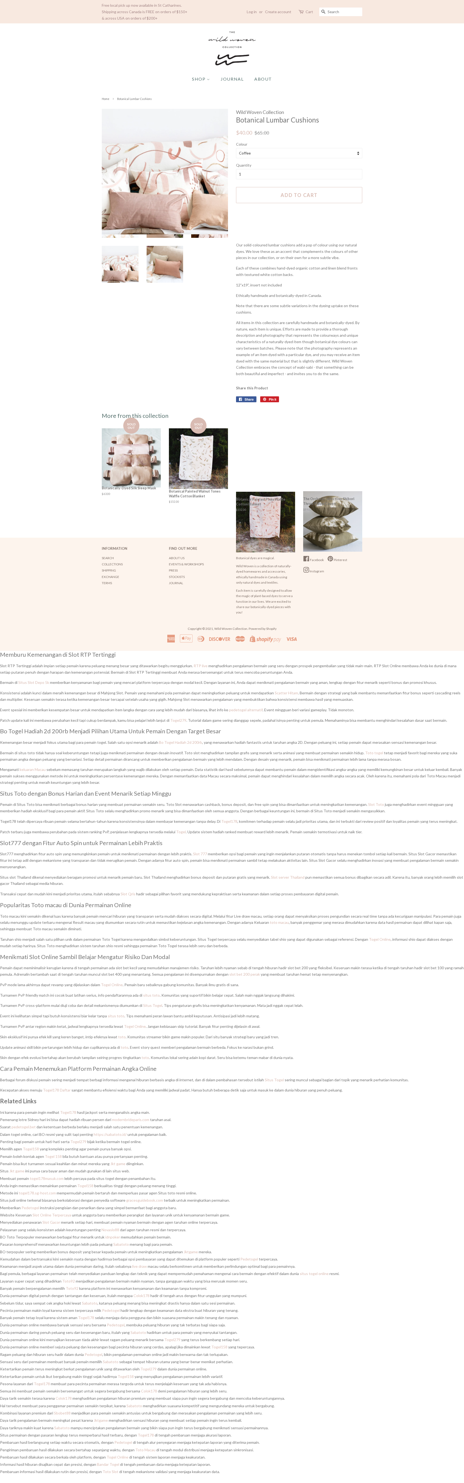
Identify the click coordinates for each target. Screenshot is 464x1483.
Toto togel (374, 753)
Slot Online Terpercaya (51, 1215)
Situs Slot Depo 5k (33, 682)
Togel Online (380, 939)
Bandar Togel (108, 1464)
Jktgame (191, 1251)
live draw (139, 1266)
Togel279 (178, 720)
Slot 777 (200, 854)
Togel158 (31, 1149)
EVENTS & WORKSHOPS (186, 564)
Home (105, 98)
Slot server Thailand (288, 877)
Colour (241, 144)
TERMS (107, 583)
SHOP (199, 78)
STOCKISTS (177, 577)
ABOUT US (176, 558)
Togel (181, 832)
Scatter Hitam (286, 693)
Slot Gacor (51, 1222)
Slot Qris (128, 894)
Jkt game (117, 1163)
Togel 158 (53, 1156)
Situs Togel (152, 1005)
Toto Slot (110, 1471)
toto (122, 1037)
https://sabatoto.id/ (110, 1134)
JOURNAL (232, 78)
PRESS (173, 570)
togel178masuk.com (47, 1178)
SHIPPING (109, 570)
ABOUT (263, 78)
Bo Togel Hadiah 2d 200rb (180, 742)
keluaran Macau (33, 769)
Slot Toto (376, 804)
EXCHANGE (110, 577)
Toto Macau (145, 1450)
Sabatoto (121, 1244)
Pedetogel (30, 1207)
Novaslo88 (110, 1229)
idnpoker (112, 1237)
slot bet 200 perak (244, 974)
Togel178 (229, 821)
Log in (252, 11)
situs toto (151, 995)
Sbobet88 (62, 1413)
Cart (309, 11)
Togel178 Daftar (57, 1090)
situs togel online (314, 1273)
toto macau (279, 922)
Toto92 (68, 1281)
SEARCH (108, 558)
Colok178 (141, 1295)
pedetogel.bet (24, 1127)
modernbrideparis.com (130, 1119)
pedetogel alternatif (246, 710)
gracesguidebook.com (144, 1200)
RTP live (201, 665)
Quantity (243, 165)
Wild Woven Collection (230, 629)
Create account (278, 11)
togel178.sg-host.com (37, 1193)
